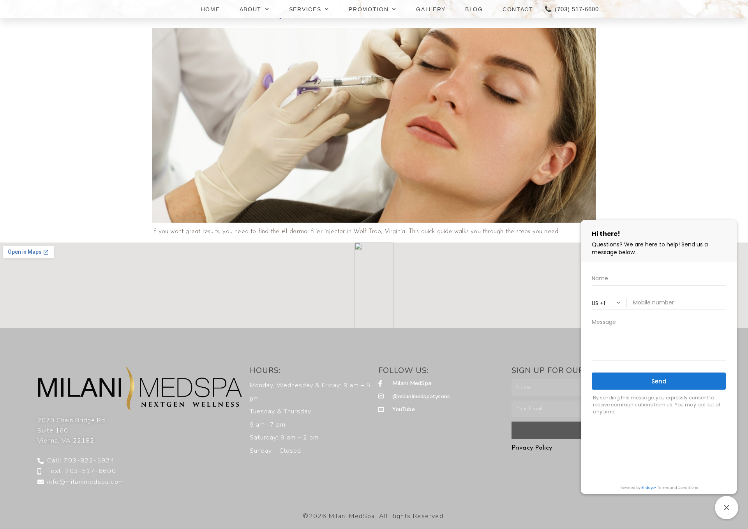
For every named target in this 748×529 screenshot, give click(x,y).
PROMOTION (368, 9)
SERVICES (305, 9)
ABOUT (251, 9)
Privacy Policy (532, 448)
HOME (210, 9)
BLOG (474, 9)
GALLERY (431, 9)
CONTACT (518, 9)
